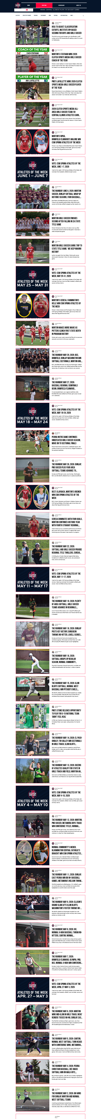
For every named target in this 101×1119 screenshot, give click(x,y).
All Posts (18, 15)
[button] (83, 15)
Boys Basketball (64, 15)
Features (36, 15)
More (72, 15)
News (50, 15)
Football (56, 15)
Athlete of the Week (27, 15)
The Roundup (43, 15)
